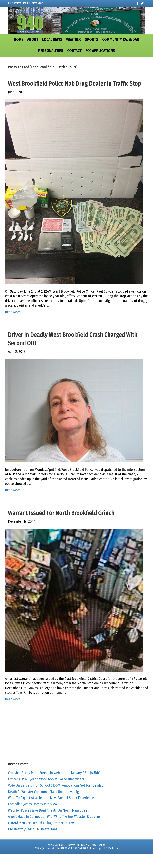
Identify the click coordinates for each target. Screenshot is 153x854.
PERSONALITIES (50, 50)
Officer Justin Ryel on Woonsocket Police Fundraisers (46, 779)
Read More (13, 312)
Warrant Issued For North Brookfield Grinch (61, 513)
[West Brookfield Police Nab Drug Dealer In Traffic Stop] (74, 191)
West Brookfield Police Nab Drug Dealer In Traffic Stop (74, 83)
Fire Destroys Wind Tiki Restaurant (32, 829)
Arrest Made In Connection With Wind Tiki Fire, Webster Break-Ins (54, 816)
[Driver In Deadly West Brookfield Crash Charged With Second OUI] (74, 410)
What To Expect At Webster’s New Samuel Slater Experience (51, 798)
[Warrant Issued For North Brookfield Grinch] (74, 600)
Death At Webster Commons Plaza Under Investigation (47, 792)
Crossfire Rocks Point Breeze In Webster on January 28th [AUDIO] (55, 773)
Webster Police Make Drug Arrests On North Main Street (48, 810)
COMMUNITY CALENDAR (120, 39)
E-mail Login (96, 848)
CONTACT (74, 50)
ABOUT (32, 39)
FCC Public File (111, 848)
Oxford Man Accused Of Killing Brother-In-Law (41, 823)
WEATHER (73, 39)
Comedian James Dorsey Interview (32, 804)
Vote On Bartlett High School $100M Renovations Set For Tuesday (55, 785)
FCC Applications (100, 50)
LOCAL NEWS (52, 39)
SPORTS (91, 39)
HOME (18, 39)
